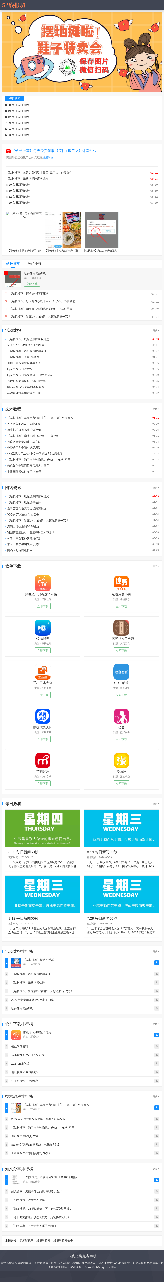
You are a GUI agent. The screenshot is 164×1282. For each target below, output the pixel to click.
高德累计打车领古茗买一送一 (25, 393)
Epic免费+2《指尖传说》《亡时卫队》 (31, 375)
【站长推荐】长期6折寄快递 (24, 357)
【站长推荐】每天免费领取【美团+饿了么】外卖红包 (54, 151)
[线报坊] (13, 5)
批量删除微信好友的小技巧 (24, 471)
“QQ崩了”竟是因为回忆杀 (23, 514)
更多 (155, 330)
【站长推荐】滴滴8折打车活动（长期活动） (34, 435)
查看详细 (48, 157)
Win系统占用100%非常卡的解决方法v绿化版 (35, 453)
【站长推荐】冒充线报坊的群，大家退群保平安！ (38, 520)
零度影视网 (26, 1240)
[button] (82, 88)
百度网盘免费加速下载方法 (24, 441)
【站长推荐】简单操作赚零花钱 (26, 351)
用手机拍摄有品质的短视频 (24, 429)
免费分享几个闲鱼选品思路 (24, 447)
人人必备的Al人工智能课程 (23, 423)
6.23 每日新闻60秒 (17, 135)
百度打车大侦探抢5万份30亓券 (26, 381)
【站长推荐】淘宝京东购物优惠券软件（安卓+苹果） (40, 459)
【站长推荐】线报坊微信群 (24, 502)
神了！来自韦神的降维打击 (24, 538)
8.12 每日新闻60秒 (17, 117)
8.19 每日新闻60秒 (17, 111)
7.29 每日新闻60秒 (17, 123)
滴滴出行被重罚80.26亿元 (23, 526)
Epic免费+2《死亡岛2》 (22, 369)
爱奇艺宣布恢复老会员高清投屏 (26, 508)
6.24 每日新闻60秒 (17, 129)
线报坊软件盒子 (63, 1240)
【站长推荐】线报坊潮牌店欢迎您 (27, 178)
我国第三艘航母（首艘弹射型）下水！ (31, 532)
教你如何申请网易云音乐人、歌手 (28, 465)
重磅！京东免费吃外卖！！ (24, 363)
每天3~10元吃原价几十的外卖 (25, 345)
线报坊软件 (43, 1240)
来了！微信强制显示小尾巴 (24, 544)
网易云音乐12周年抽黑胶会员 (25, 387)
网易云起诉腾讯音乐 (19, 550)
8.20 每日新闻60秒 (17, 105)
